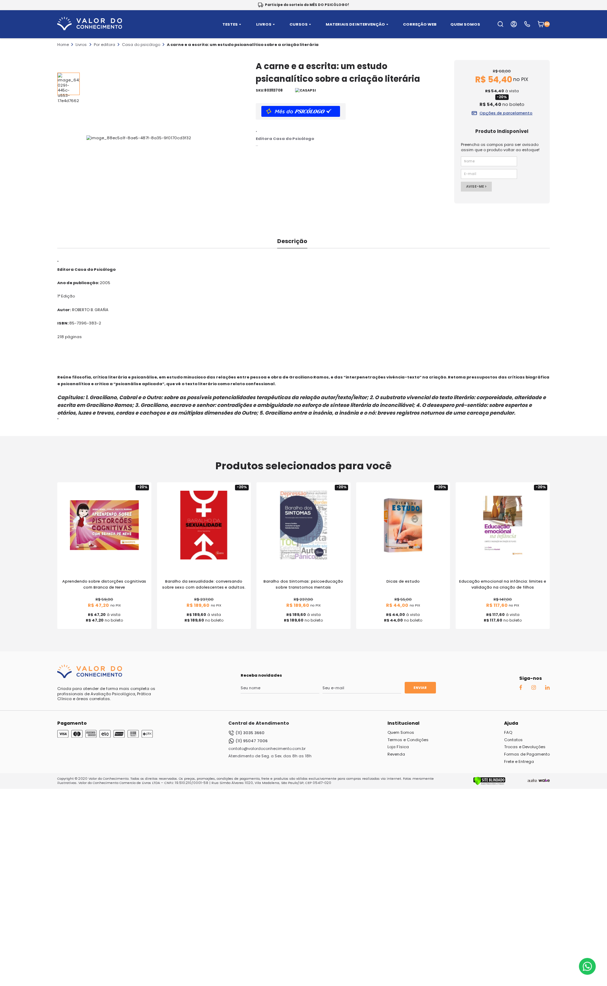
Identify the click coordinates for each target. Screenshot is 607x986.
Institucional (403, 723)
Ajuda (511, 723)
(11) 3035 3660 (250, 733)
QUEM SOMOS (465, 24)
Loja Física (398, 747)
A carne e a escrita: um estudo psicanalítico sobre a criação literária (243, 44)
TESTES (230, 24)
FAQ (508, 732)
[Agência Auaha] (532, 781)
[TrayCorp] (544, 781)
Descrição (292, 241)
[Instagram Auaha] (533, 688)
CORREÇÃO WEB (420, 24)
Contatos (513, 740)
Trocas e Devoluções (525, 747)
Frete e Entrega (519, 761)
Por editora (104, 44)
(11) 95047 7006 (251, 741)
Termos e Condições (408, 740)
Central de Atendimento (258, 723)
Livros (81, 44)
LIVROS (264, 24)
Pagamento (72, 723)
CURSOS (298, 24)
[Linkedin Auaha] (547, 688)
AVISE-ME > (476, 186)
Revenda (396, 754)
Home (63, 44)
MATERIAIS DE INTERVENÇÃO (355, 24)
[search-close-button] (593, 28)
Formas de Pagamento (527, 754)
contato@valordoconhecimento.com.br (267, 748)
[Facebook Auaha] (520, 689)
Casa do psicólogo (141, 44)
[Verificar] (489, 784)
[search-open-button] (500, 24)
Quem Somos (400, 732)
